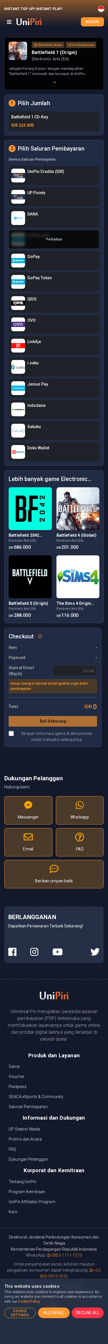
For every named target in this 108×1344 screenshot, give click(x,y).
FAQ (12, 1149)
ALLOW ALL (54, 1312)
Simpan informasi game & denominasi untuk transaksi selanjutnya (56, 736)
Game (14, 1066)
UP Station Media (24, 1129)
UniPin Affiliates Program (32, 1201)
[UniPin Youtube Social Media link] (57, 952)
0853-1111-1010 (66, 1255)
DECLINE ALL (88, 1312)
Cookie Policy (29, 1301)
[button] (40, 636)
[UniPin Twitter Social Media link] (95, 952)
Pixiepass (17, 1086)
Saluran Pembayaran (28, 1106)
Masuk (92, 22)
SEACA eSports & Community (36, 1096)
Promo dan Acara (25, 1139)
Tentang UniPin (22, 1181)
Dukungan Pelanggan (28, 1159)
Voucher (16, 1076)
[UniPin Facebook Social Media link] (12, 952)
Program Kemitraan (27, 1191)
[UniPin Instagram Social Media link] (34, 952)
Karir (13, 1212)
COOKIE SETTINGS (20, 1313)
